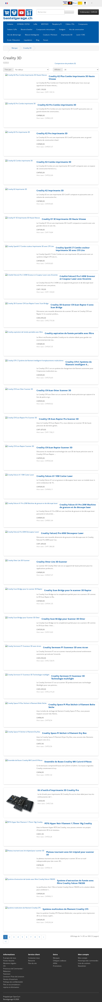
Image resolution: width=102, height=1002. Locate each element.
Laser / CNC (80, 35)
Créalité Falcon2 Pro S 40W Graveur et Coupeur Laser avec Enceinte (77, 277)
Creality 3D (27, 48)
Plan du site (32, 963)
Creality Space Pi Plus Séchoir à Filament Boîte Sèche (71, 705)
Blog (37, 40)
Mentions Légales (9, 963)
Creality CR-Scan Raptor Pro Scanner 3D (59, 419)
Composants (83, 24)
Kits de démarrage (14, 35)
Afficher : (57, 69)
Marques (56, 958)
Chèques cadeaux (59, 960)
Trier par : (8, 69)
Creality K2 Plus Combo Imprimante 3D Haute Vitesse (72, 77)
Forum (45, 40)
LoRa (35, 24)
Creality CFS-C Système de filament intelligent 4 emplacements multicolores (79, 364)
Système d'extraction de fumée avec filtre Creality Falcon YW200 (75, 881)
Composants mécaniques (45, 29)
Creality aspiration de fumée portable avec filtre (69, 333)
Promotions (57, 966)
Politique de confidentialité (13, 982)
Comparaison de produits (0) (65, 63)
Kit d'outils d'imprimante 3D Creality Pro (58, 790)
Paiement (6, 974)
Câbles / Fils (70, 24)
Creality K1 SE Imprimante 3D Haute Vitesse (64, 219)
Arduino (10, 24)
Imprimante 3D (66, 35)
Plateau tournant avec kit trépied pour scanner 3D (70, 853)
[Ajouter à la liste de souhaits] (51, 213)
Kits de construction (76, 29)
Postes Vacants (8, 960)
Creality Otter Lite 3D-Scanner (52, 561)
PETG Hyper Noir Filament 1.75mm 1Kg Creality (68, 823)
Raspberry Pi (57, 24)
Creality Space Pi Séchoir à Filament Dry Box (64, 733)
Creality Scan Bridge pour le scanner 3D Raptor (67, 590)
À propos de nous (9, 958)
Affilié (55, 963)
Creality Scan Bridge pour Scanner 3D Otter (63, 618)
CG (4, 966)
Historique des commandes (88, 960)
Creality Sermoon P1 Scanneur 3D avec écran (65, 647)
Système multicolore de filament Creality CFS (65, 909)
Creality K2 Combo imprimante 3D (54, 162)
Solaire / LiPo (12, 29)
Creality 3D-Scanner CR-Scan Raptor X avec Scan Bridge (72, 306)
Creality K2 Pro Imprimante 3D (52, 133)
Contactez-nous (34, 958)
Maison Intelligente (32, 35)
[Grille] (7, 62)
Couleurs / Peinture (50, 35)
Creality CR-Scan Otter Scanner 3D (54, 390)
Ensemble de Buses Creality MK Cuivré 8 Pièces (68, 761)
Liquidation (28, 40)
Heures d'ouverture (10, 979)
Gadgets (62, 29)
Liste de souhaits (84, 963)
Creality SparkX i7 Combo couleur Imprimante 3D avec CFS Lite (73, 249)
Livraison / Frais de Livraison (13, 976)
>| (6, 941)
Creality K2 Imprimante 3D (50, 190)
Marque (15, 48)
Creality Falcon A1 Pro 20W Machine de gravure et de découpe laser (78, 506)
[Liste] (4, 62)
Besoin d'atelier (26, 29)
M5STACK (44, 24)
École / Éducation (13, 40)
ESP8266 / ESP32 (23, 24)
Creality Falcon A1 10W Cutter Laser (55, 476)
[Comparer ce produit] (83, 213)
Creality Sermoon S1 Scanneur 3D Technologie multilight (68, 677)
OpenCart (16, 996)
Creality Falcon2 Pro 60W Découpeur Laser (62, 533)
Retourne (31, 960)
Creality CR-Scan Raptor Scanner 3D (54, 447)
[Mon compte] (91, 3)
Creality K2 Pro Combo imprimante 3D (57, 104)
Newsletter (82, 966)
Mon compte (82, 958)
